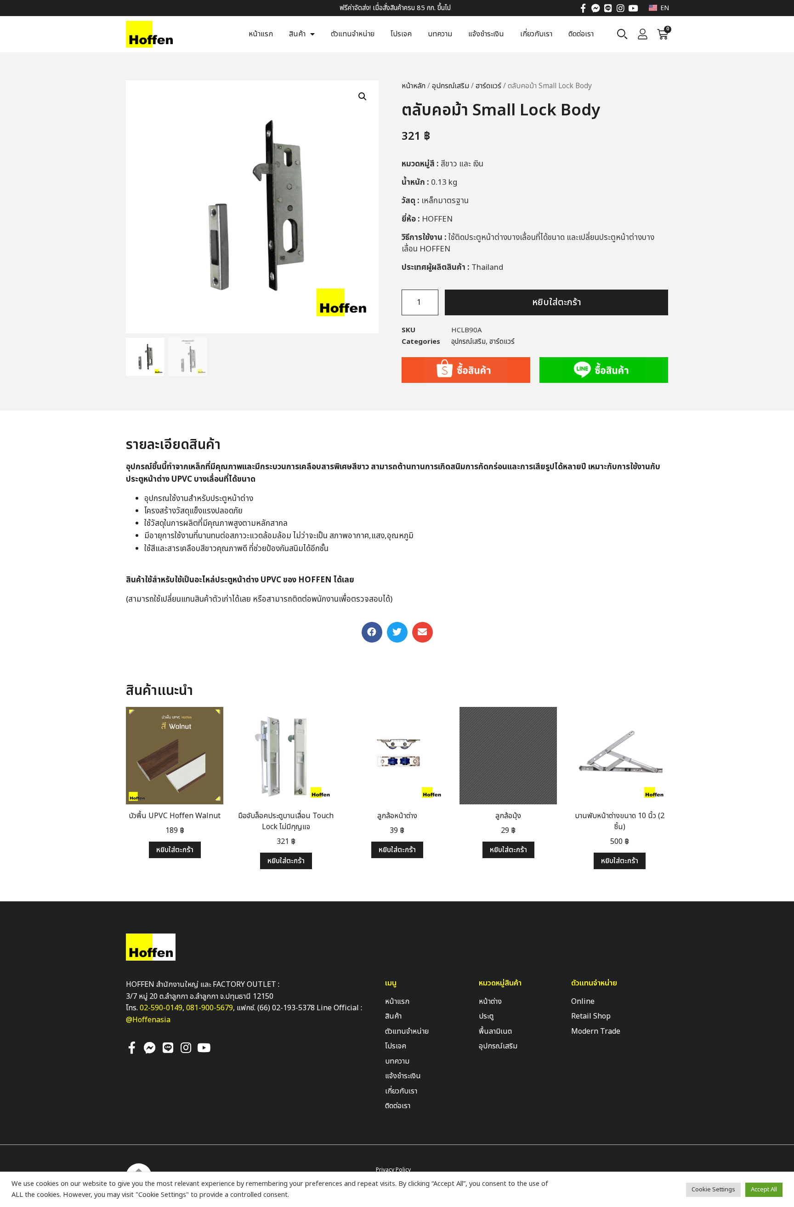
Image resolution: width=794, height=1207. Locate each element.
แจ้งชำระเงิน (486, 34)
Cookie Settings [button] (713, 1189)
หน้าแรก (261, 34)
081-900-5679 (209, 1007)
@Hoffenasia (148, 1019)
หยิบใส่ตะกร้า (556, 302)
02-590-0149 (161, 1007)
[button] (372, 632)
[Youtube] (633, 8)
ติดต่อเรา (581, 34)
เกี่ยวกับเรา (536, 34)
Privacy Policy (393, 1170)
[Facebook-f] (583, 8)
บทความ (440, 34)
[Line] (608, 8)
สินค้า (297, 34)
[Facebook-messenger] (595, 8)
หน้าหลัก (413, 85)
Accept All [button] (764, 1189)
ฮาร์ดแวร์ (488, 85)
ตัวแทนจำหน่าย (352, 34)
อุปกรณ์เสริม (450, 85)
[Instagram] (620, 8)
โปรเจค (401, 34)
